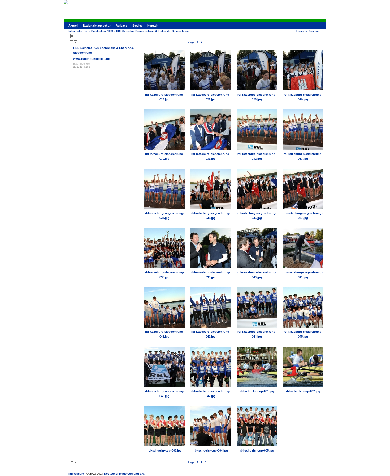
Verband (122, 25)
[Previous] (76, 42)
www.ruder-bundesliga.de (91, 58)
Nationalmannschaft (97, 25)
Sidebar (314, 31)
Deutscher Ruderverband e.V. (124, 473)
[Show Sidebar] (72, 36)
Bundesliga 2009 (102, 31)
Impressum (76, 473)
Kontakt (152, 25)
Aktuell (73, 25)
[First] (72, 42)
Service (137, 25)
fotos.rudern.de (78, 31)
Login (300, 31)
